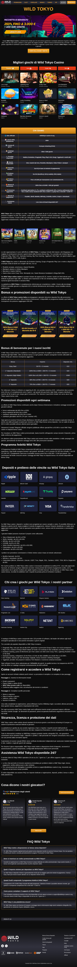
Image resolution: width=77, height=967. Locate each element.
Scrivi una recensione (66, 792)
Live (28, 68)
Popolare (9, 68)
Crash (47, 68)
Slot (66, 68)
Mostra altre (38, 830)
